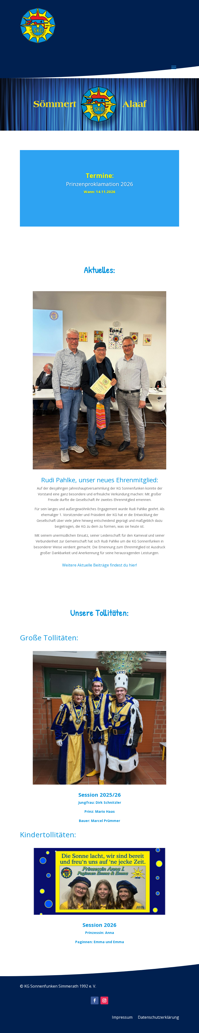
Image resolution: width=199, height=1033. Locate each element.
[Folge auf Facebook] (95, 1000)
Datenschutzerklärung (158, 1018)
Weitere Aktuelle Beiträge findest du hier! (99, 565)
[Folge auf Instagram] (104, 1000)
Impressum (122, 1018)
